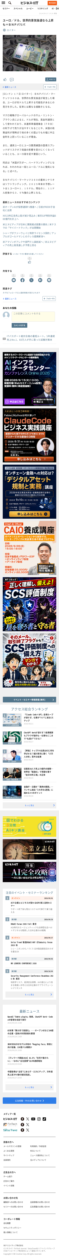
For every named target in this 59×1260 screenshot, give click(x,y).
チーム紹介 (7, 1176)
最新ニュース (10, 87)
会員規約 (7, 1160)
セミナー (6, 8)
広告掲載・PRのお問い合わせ (28, 1100)
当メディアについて (38, 1160)
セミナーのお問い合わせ (13, 1206)
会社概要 (7, 1223)
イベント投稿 (8, 1185)
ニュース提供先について (40, 1155)
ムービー (29, 8)
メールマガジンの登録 (12, 1146)
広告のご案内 (8, 1181)
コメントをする (19, 325)
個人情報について (10, 1232)
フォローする (51, 87)
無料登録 (52, 3)
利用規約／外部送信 (38, 1146)
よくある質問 (8, 1150)
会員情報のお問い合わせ (40, 1202)
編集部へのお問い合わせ (13, 1202)
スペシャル (18, 8)
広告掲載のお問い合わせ (40, 1206)
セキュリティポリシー (12, 1227)
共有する (52, 79)
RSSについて (35, 1150)
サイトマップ (8, 1155)
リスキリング (42, 8)
